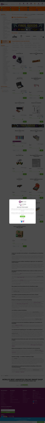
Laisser (22, 218)
